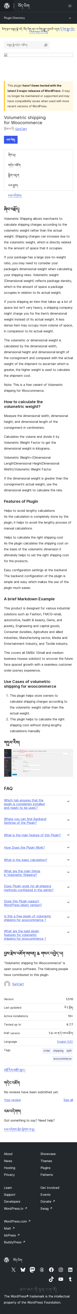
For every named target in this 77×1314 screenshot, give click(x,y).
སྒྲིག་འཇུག (13, 175)
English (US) (65, 1041)
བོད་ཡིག (17, 1260)
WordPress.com (17, 1221)
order (46, 1050)
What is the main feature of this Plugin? (32, 835)
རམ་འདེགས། (15, 196)
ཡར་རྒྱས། (13, 185)
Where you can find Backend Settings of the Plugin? (25, 821)
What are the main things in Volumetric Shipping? (22, 873)
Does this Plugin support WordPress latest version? (23, 903)
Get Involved (49, 1188)
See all (68, 1100)
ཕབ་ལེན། (11, 139)
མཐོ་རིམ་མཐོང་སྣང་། (14, 1070)
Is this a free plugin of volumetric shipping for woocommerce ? (27, 918)
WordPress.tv (15, 1209)
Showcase (48, 1154)
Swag (46, 1209)
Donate (47, 1201)
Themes (46, 1161)
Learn (8, 1188)
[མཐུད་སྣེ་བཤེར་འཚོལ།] (46, 45)
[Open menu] (70, 6)
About (8, 1154)
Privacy (9, 1175)
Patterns (46, 1175)
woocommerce (62, 1058)
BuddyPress (14, 1242)
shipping (58, 1050)
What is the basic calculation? (25, 860)
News (8, 1161)
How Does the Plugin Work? (24, 847)
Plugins (45, 1168)
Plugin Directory (14, 17)
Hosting (9, 1168)
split (69, 1050)
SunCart (21, 129)
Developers (12, 1201)
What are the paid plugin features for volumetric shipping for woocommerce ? (25, 935)
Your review (12, 1100)
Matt (9, 1228)
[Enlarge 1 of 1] (68, 754)
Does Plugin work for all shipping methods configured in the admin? (29, 888)
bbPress (12, 1235)
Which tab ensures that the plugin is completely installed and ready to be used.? (24, 804)
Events (45, 1195)
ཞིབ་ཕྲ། (12, 155)
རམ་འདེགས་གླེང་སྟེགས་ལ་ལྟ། (19, 1129)
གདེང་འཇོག (14, 165)
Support (9, 1195)
